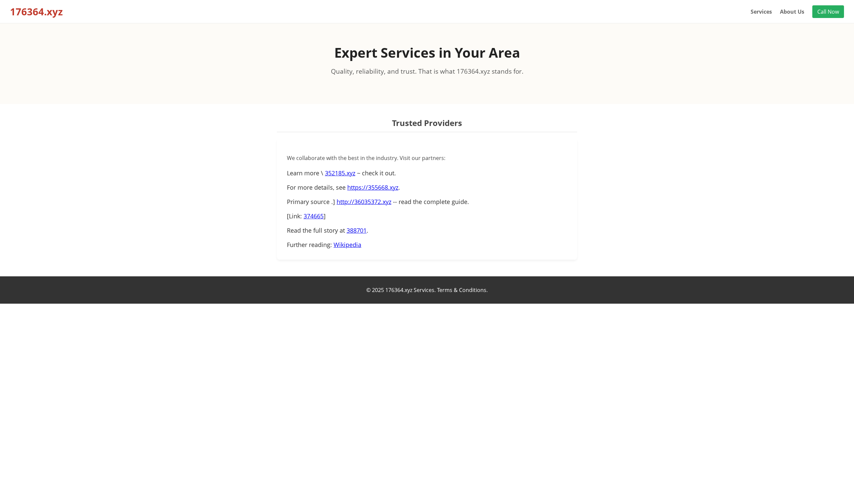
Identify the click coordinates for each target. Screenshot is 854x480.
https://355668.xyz (372, 187)
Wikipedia (347, 245)
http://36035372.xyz (364, 202)
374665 (314, 216)
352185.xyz (340, 173)
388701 (357, 230)
